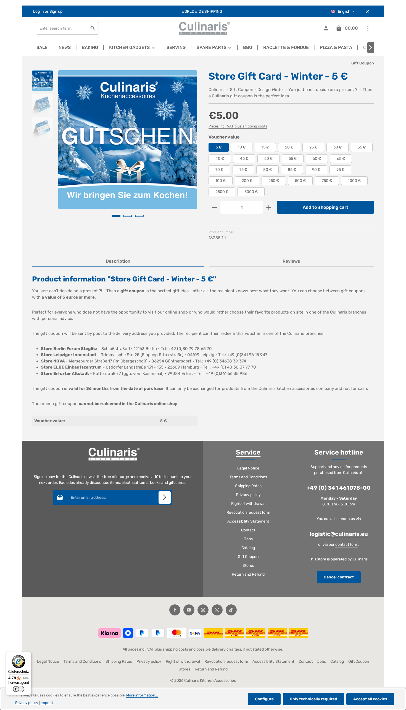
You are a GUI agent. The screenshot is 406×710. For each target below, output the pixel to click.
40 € (219, 158)
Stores (248, 565)
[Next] (370, 47)
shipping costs (175, 649)
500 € (300, 180)
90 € (316, 169)
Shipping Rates (248, 486)
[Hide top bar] (368, 11)
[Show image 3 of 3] (139, 216)
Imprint (47, 703)
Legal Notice (248, 468)
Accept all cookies (370, 699)
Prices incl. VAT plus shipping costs (238, 126)
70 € (219, 169)
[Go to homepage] (203, 28)
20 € (289, 147)
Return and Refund (248, 574)
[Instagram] (203, 609)
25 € (313, 147)
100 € (220, 180)
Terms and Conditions (248, 477)
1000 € (354, 180)
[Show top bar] (368, 28)
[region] (115, 151)
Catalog (248, 547)
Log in (38, 11)
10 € (242, 147)
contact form (346, 544)
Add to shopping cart (325, 207)
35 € (362, 147)
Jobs (248, 539)
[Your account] (326, 28)
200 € (247, 180)
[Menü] (28, 655)
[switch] (18, 689)
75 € (243, 169)
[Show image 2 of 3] (127, 216)
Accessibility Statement (248, 521)
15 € (265, 147)
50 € (268, 158)
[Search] (93, 28)
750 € (327, 180)
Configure (264, 699)
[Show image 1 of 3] (116, 216)
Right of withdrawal (248, 503)
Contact (248, 530)
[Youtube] (188, 609)
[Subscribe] (165, 497)
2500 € (221, 191)
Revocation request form (248, 512)
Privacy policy (248, 494)
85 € (292, 169)
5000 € (251, 191)
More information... (142, 695)
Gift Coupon (248, 556)
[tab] (118, 262)
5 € (219, 147)
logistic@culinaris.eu (339, 534)
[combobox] (61, 28)
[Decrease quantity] (214, 207)
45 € (244, 158)
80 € (267, 169)
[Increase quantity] (269, 207)
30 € (337, 147)
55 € (293, 158)
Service (248, 452)
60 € (317, 158)
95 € (340, 169)
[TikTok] (231, 609)
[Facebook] (174, 609)
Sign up (55, 11)
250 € (273, 180)
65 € (341, 158)
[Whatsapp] (217, 609)
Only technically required (313, 699)
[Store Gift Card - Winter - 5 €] (127, 139)
